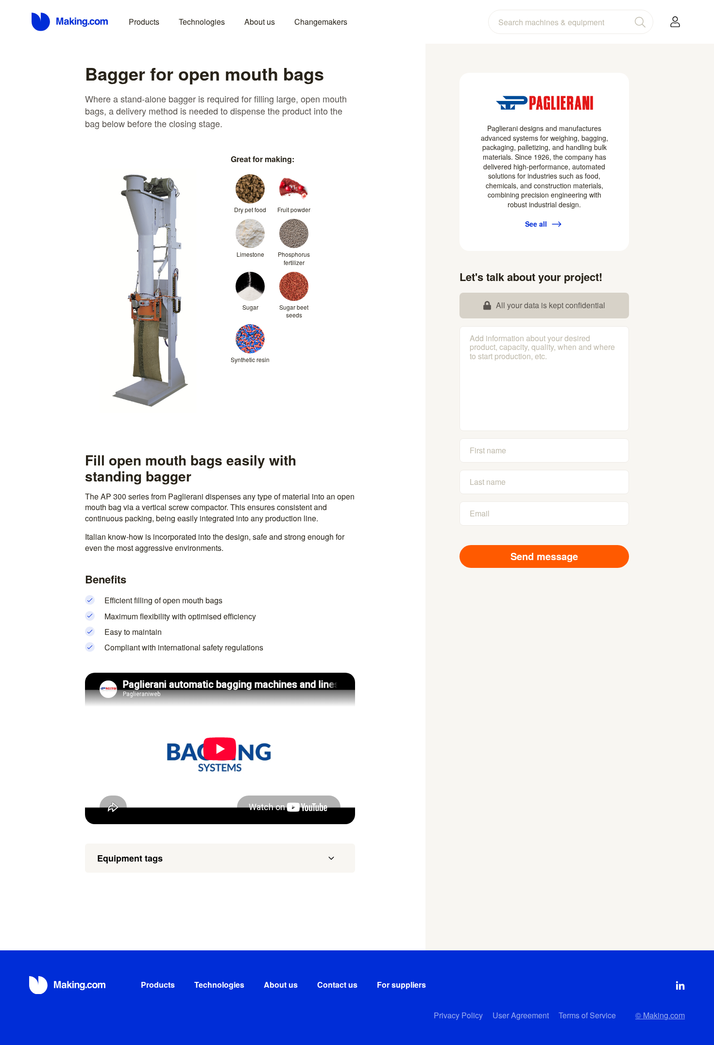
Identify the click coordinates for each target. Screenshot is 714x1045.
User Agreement (521, 1015)
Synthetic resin (250, 359)
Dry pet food (250, 209)
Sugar (250, 307)
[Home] (70, 22)
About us (259, 21)
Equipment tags (130, 858)
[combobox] (570, 22)
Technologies (202, 21)
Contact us (337, 984)
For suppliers (401, 984)
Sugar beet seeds (293, 311)
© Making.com (660, 1015)
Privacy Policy (458, 1015)
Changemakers (320, 21)
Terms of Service (587, 1015)
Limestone (250, 254)
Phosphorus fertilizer (294, 258)
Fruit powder (293, 209)
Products (144, 21)
